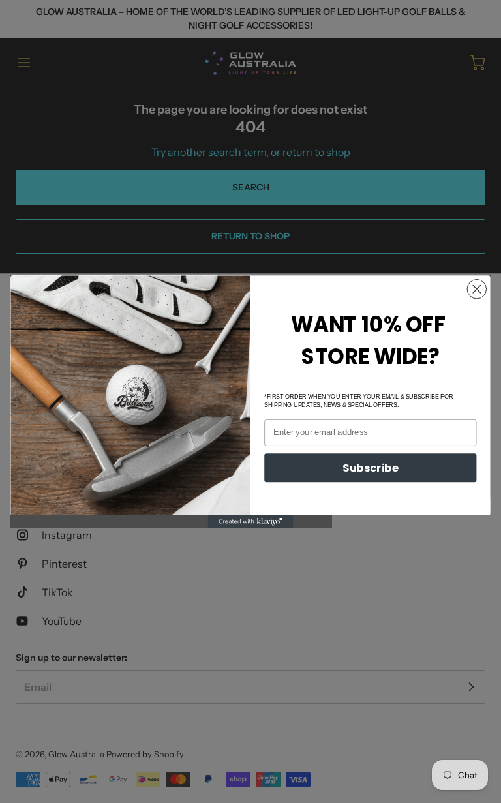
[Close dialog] (477, 288)
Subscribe (370, 467)
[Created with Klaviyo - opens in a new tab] (251, 521)
